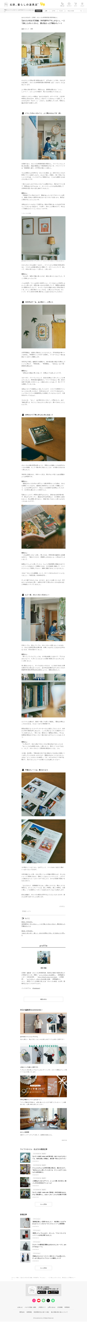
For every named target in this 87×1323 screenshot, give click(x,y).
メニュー (82, 5)
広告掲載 (60, 1307)
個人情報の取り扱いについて (59, 1312)
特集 (17, 1277)
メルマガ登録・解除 (30, 1307)
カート (75, 5)
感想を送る (43, 999)
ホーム (13, 1277)
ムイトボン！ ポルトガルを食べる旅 (38, 979)
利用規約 (67, 1307)
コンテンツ (69, 5)
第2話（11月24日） (27, 931)
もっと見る (43, 1204)
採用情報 (29, 1312)
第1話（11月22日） (27, 922)
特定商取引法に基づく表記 (41, 1312)
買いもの (62, 5)
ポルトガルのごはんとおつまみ (47, 977)
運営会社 (22, 1312)
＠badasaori (36, 988)
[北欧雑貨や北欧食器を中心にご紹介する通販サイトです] (24, 4)
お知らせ (20, 1307)
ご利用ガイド (42, 1307)
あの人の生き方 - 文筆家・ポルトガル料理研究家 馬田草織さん (39, 17)
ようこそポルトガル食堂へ (47, 975)
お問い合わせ (51, 1307)
